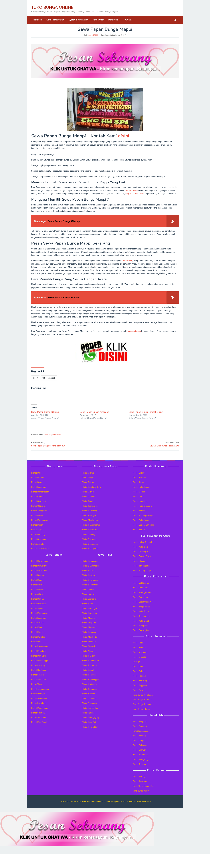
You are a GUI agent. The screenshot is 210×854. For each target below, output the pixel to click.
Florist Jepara (37, 608)
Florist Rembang (38, 669)
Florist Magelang (38, 650)
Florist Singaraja (140, 721)
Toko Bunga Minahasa (143, 694)
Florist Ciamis (88, 472)
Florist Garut (87, 501)
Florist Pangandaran (40, 491)
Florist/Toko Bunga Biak (143, 785)
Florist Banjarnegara (40, 560)
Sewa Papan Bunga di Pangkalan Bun (48, 444)
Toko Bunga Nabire (141, 790)
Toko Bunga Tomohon (142, 699)
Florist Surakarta (38, 717)
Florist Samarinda (140, 597)
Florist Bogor (37, 524)
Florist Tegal (36, 684)
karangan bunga (134, 331)
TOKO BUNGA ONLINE (52, 7)
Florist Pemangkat (141, 630)
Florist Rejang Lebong (142, 505)
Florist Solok (138, 472)
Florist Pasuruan (89, 665)
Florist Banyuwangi (90, 565)
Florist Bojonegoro (90, 579)
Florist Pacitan (88, 655)
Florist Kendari (139, 647)
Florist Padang (139, 477)
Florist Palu (138, 642)
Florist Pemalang (38, 655)
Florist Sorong (139, 776)
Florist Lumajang (89, 613)
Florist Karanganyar (40, 520)
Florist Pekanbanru (141, 486)
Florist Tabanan (139, 764)
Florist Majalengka (90, 520)
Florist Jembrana (140, 754)
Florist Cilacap (37, 496)
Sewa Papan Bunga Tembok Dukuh (146, 411)
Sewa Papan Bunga (52, 434)
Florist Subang (88, 534)
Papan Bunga (132, 190)
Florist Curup (138, 496)
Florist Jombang (89, 598)
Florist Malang (88, 627)
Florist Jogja (36, 529)
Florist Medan (139, 491)
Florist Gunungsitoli (141, 551)
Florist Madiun (37, 477)
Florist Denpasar (140, 726)
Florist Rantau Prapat (142, 556)
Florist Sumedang (90, 543)
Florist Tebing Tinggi (142, 570)
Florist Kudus (37, 632)
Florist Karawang (89, 510)
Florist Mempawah (141, 625)
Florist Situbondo (89, 698)
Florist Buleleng (140, 745)
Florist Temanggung (40, 688)
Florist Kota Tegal (39, 722)
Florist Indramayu (89, 505)
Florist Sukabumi (89, 539)
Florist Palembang (141, 520)
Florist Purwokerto (39, 565)
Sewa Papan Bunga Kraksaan (94, 411)
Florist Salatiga (38, 712)
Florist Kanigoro (89, 575)
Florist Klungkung (140, 759)
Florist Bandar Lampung (143, 524)
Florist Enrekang (140, 680)
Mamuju (136, 661)
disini (123, 136)
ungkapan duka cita (134, 193)
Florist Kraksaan (89, 684)
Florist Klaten (37, 627)
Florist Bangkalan (89, 560)
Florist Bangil (88, 669)
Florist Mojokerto (89, 636)
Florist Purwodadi (39, 603)
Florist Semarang (38, 539)
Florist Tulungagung (90, 717)
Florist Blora (36, 482)
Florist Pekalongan (39, 646)
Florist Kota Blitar (89, 726)
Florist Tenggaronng (141, 616)
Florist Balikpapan (141, 582)
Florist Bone (138, 666)
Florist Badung (139, 735)
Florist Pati (36, 472)
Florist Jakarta (37, 543)
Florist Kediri (87, 603)
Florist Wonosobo (39, 698)
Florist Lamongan (89, 608)
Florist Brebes (37, 515)
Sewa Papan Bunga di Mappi (45, 411)
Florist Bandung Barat (91, 486)
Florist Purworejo (38, 665)
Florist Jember (88, 594)
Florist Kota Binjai (141, 546)
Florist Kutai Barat (141, 620)
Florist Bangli (138, 740)
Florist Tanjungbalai (141, 565)
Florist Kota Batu (89, 722)
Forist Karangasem (141, 730)
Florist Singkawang (141, 606)
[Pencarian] (175, 20)
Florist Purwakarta (90, 529)
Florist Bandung (38, 534)
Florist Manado (139, 656)
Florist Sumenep (89, 703)
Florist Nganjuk (88, 646)
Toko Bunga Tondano (142, 704)
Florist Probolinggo (90, 679)
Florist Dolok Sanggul (142, 542)
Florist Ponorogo (89, 674)
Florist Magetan (89, 622)
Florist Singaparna (90, 548)
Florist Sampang (89, 688)
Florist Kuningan (89, 515)
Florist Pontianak (140, 587)
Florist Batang (37, 575)
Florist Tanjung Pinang (143, 515)
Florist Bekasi (88, 482)
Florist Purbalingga (39, 660)
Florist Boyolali (37, 584)
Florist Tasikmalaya (40, 548)
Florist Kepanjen (89, 632)
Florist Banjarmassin (142, 601)
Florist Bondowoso (90, 584)
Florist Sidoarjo (88, 693)
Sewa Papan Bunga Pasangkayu (164, 444)
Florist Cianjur (88, 491)
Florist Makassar (140, 652)
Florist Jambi (138, 482)
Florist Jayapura (140, 781)
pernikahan (127, 260)
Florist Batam (139, 510)
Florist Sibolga (139, 560)
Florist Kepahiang (140, 501)
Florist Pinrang (139, 675)
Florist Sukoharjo (38, 501)
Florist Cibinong (38, 505)
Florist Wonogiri (38, 693)
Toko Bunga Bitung (141, 708)
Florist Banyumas (39, 570)
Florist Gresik (88, 589)
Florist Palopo (139, 671)
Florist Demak (37, 598)
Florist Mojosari (89, 641)
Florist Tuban (87, 712)
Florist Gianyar (139, 749)
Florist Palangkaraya (142, 592)
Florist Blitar (87, 570)
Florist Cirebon (88, 496)
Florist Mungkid (38, 636)
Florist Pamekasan (90, 660)
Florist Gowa (138, 690)
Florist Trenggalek (39, 510)
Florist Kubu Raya (141, 611)
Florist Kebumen (38, 486)
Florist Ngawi (87, 650)
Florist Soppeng (140, 685)
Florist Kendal (37, 622)
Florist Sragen (37, 674)
